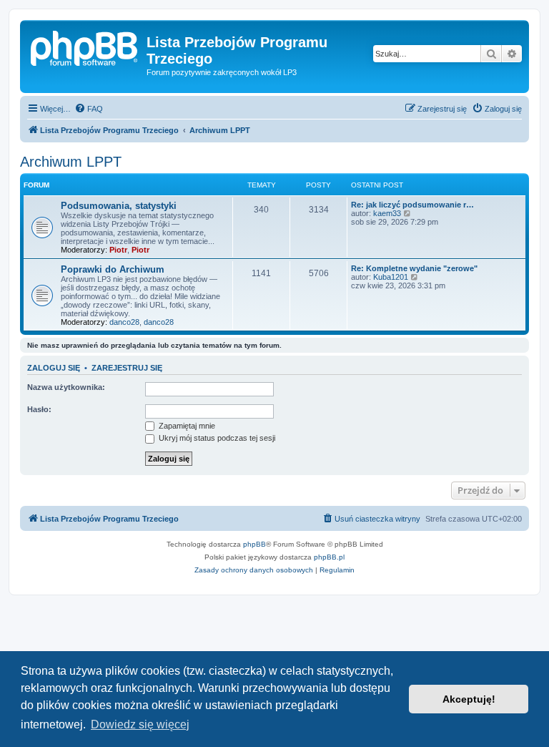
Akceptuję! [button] (468, 699)
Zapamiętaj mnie (186, 425)
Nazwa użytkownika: (66, 387)
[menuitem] (88, 108)
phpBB (254, 544)
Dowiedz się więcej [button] (140, 724)
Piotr (118, 249)
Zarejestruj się (127, 367)
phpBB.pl (329, 557)
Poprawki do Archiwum (112, 269)
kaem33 (387, 213)
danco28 (124, 322)
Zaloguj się (53, 367)
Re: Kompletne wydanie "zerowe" (414, 268)
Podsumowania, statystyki (119, 205)
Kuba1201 (390, 277)
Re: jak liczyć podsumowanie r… (412, 204)
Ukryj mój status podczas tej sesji (216, 438)
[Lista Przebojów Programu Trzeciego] (85, 46)
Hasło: (39, 409)
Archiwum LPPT (71, 162)
